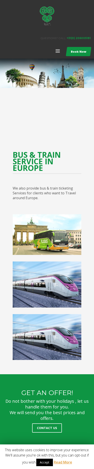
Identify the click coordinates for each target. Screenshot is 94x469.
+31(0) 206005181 (79, 38)
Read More (63, 462)
